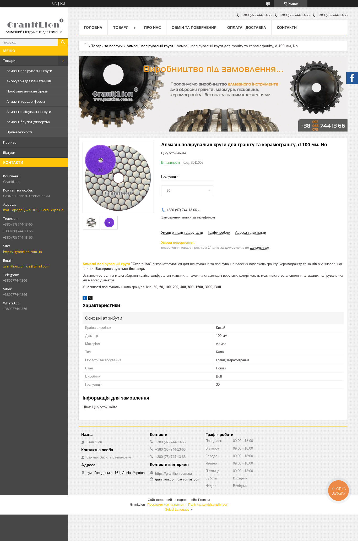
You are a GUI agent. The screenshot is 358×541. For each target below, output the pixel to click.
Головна (93, 27)
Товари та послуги (107, 46)
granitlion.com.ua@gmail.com (26, 266)
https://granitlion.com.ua (22, 251)
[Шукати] (63, 42)
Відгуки (9, 152)
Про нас (9, 142)
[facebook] (85, 299)
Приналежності (19, 132)
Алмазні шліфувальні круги (29, 111)
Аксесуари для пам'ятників (29, 81)
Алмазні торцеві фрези (26, 101)
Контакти (287, 27)
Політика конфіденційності (208, 504)
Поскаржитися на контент (166, 504)
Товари (9, 60)
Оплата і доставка (246, 27)
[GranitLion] (34, 20)
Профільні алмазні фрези (27, 91)
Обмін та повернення (194, 27)
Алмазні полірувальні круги (29, 70)
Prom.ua (204, 500)
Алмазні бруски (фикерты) (28, 121)
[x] (90, 299)
